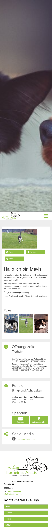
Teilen (10, 258)
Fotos (10, 252)
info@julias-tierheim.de (13, 494)
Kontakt (32, 252)
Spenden (20, 422)
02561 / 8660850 (14, 491)
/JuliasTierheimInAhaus (26, 439)
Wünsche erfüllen (39, 422)
